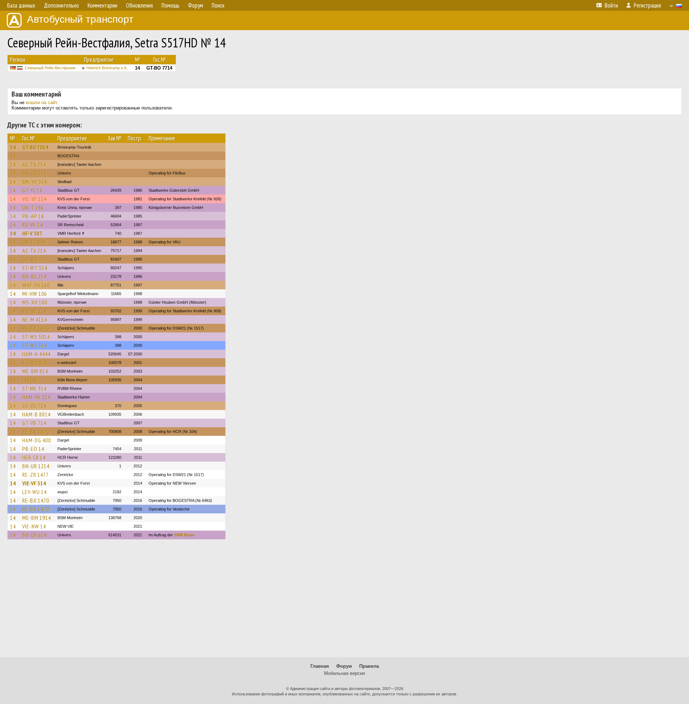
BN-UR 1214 (36, 466)
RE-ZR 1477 (35, 474)
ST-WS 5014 (36, 336)
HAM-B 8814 (36, 414)
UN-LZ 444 (34, 242)
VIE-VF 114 (34, 198)
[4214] (29, 379)
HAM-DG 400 (36, 440)
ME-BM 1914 (36, 517)
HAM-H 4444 (36, 354)
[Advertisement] (344, 601)
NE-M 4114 (34, 319)
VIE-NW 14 (34, 526)
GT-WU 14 (33, 259)
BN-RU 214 (34, 276)
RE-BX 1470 (35, 328)
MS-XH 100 (34, 302)
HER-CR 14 (34, 457)
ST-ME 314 (34, 388)
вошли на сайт (41, 102)
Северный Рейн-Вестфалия (50, 68)
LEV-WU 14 (34, 491)
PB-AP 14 (33, 216)
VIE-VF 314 (34, 483)
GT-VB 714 (34, 422)
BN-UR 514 (34, 173)
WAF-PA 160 (36, 285)
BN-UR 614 (34, 535)
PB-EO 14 (33, 448)
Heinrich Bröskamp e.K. (107, 68)
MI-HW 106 (34, 293)
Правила (369, 666)
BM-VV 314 (34, 181)
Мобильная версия (344, 673)
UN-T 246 (33, 207)
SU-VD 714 (34, 405)
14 (13, 147)
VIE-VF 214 (34, 310)
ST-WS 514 (34, 345)
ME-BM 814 (35, 371)
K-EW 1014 (34, 362)
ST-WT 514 (34, 267)
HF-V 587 (32, 233)
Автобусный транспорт (80, 19)
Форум (344, 666)
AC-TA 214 (34, 164)
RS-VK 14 (32, 224)
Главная (319, 666)
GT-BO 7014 (35, 147)
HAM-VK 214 (36, 397)
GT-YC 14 (32, 190)
